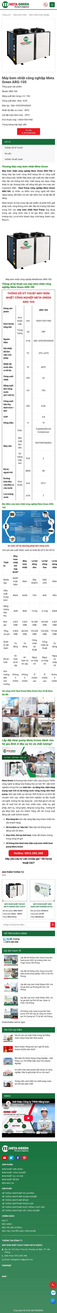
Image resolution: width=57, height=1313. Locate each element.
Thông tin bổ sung (14, 159)
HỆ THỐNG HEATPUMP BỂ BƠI (15, 1200)
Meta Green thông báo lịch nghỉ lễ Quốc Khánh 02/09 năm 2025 (32, 1048)
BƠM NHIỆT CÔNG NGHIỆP (14, 1172)
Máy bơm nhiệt (20, 15)
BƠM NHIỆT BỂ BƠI (10, 1179)
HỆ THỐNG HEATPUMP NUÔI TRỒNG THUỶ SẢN (23, 1207)
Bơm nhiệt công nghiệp (39, 15)
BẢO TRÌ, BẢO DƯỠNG (12, 1227)
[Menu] (52, 4)
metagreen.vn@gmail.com (21, 1259)
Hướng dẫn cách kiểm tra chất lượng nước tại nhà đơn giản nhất (33, 1082)
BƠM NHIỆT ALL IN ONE (12, 1176)
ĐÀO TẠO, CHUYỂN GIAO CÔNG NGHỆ (19, 1231)
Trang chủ (6, 15)
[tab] (28, 142)
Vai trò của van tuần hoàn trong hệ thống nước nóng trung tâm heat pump (32, 1036)
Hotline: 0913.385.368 (28, 853)
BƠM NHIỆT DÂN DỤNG (12, 1169)
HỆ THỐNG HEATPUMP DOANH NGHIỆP (19, 1196)
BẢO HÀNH (7, 1224)
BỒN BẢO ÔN (8, 1183)
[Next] (54, 900)
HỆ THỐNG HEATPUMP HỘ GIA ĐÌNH (18, 1193)
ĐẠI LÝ (5, 1220)
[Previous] (3, 900)
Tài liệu (8, 153)
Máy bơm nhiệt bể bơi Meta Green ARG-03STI (14, 905)
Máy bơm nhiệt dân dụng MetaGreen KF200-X (42, 905)
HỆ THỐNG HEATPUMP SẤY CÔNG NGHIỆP (21, 1210)
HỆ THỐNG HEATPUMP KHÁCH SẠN (17, 1203)
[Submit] (52, 924)
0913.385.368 (11, 942)
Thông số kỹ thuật (14, 147)
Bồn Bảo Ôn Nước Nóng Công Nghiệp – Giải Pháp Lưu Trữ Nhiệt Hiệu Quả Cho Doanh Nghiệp (34, 1060)
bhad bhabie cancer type (13, 1022)
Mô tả (7, 142)
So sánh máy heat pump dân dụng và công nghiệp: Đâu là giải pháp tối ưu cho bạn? (33, 1070)
